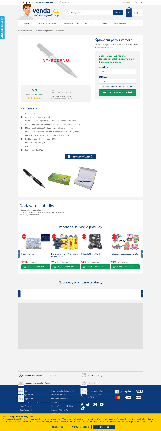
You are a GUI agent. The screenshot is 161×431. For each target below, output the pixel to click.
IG (95, 404)
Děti (79, 23)
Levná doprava (31, 391)
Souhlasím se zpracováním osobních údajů (118, 86)
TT (83, 408)
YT (102, 404)
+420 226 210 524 (27, 2)
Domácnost (26, 23)
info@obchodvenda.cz (48, 2)
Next (141, 294)
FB (82, 404)
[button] (35, 266)
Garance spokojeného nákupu (37, 383)
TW (88, 404)
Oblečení (89, 23)
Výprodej (136, 23)
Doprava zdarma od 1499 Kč (37, 398)
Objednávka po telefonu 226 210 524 (40, 375)
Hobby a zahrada (47, 23)
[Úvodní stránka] (38, 11)
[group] (35, 251)
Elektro (103, 23)
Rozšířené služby (95, 375)
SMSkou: (103, 77)
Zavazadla (68, 23)
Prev (21, 294)
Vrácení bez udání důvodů (98, 391)
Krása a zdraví (119, 23)
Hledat (118, 12)
